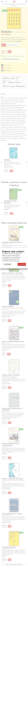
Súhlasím (22, 264)
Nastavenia (8, 264)
